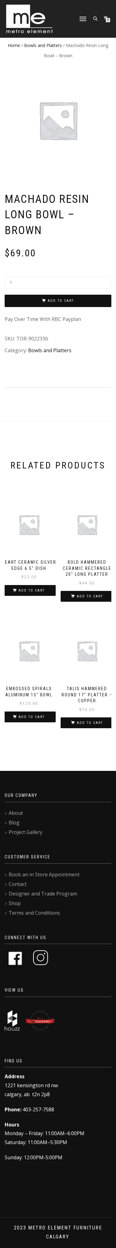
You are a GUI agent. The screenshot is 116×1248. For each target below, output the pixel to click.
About (16, 813)
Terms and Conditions (34, 912)
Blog (14, 822)
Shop (15, 903)
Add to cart (61, 301)
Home (14, 45)
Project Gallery (25, 832)
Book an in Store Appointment (44, 874)
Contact (18, 884)
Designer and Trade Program (43, 893)
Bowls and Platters (43, 45)
